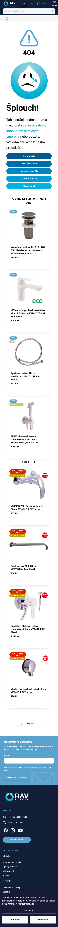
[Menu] (54, 3)
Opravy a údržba (10, 867)
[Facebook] (5, 829)
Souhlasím (43, 919)
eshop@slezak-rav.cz (17, 817)
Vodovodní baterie (29, 163)
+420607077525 (15, 822)
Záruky (6, 875)
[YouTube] (20, 829)
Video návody (9, 871)
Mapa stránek (29, 186)
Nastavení (29, 910)
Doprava (6, 892)
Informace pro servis (12, 862)
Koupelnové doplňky (29, 171)
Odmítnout (15, 919)
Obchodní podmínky (11, 887)
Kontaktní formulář (29, 178)
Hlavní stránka (29, 156)
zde (32, 903)
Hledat (51, 11)
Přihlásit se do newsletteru (17, 778)
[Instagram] (12, 829)
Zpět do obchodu (30, 724)
